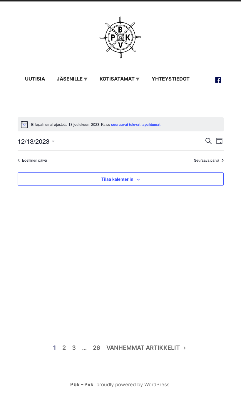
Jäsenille (70, 79)
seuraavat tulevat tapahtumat (135, 124)
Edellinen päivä (34, 160)
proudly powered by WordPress (133, 384)
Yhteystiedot (171, 79)
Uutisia (35, 79)
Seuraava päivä (206, 160)
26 (96, 347)
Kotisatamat (117, 79)
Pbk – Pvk (81, 384)
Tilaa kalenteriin (117, 178)
